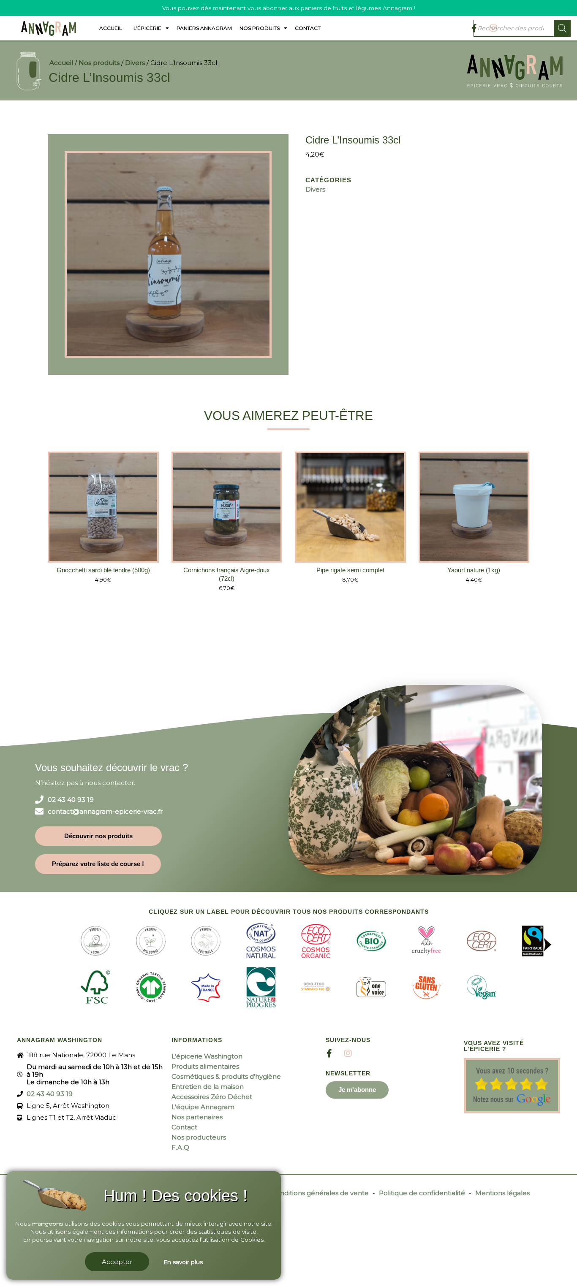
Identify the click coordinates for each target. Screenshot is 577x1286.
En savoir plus (183, 1262)
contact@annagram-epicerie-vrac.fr (105, 811)
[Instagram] (348, 1053)
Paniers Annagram (204, 28)
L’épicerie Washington (206, 1056)
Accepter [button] (117, 1262)
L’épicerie (147, 28)
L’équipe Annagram (202, 1107)
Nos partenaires (197, 1117)
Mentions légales (502, 1193)
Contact (308, 28)
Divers (135, 63)
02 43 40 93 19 (71, 800)
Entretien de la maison (207, 1087)
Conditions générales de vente (320, 1193)
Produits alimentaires (205, 1066)
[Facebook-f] (329, 1053)
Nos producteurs (198, 1137)
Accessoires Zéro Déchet (211, 1097)
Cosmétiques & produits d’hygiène (226, 1076)
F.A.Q (180, 1147)
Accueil (110, 28)
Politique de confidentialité (422, 1193)
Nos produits (260, 28)
